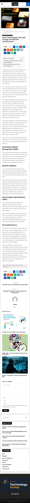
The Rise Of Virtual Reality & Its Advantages (13, 332)
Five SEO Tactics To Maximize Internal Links (15, 284)
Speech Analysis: (8, 62)
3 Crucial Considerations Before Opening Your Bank (14, 440)
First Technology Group (17, 501)
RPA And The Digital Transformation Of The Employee (15, 291)
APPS (3, 454)
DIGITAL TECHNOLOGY (7, 458)
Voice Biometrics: (8, 66)
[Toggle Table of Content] (21, 58)
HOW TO (4, 462)
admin (4, 43)
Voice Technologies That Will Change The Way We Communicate (12, 266)
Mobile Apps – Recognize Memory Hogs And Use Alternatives (14, 353)
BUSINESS (4, 456)
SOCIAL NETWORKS (6, 464)
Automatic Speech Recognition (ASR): (13, 60)
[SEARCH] (26, 417)
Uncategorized (5, 468)
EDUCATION (4, 35)
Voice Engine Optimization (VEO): (12, 64)
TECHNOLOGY (9, 35)
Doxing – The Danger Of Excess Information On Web (14, 376)
